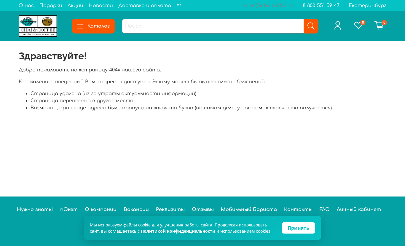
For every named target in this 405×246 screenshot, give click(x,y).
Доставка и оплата (144, 5)
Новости (101, 5)
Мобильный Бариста (249, 209)
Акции (75, 5)
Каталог (98, 26)
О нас (26, 5)
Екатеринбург (367, 5)
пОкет (69, 209)
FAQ (325, 209)
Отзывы (203, 209)
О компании (101, 209)
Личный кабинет (359, 209)
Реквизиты (170, 209)
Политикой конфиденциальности (178, 231)
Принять (298, 228)
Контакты (298, 209)
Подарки (50, 5)
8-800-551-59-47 (321, 5)
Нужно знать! (35, 209)
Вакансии (136, 209)
